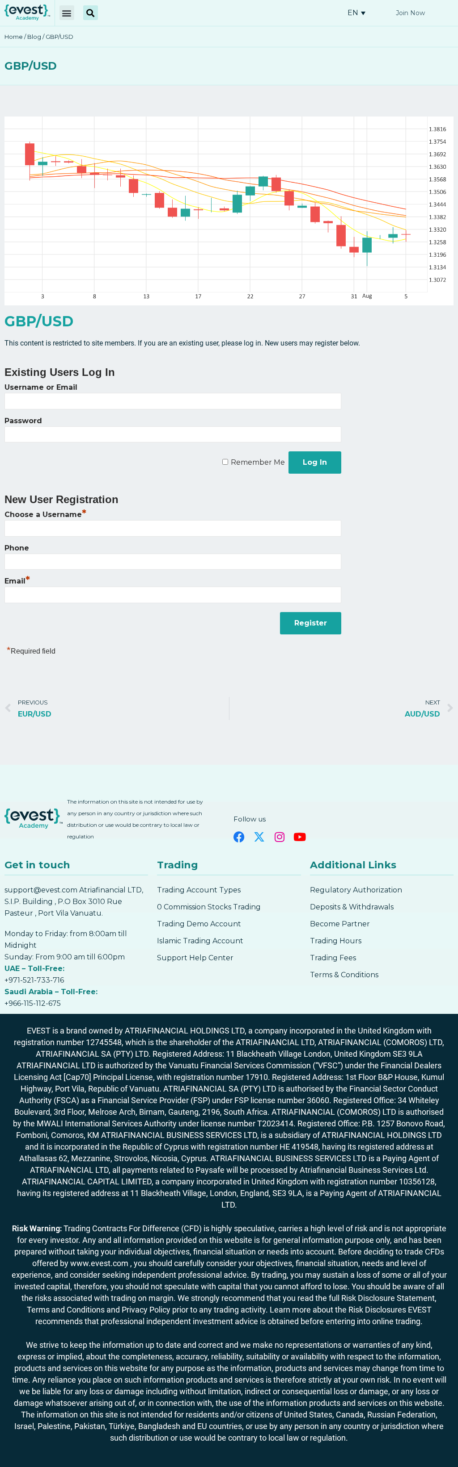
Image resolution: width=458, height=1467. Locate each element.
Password (23, 421)
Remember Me (258, 462)
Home (13, 36)
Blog (34, 36)
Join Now (410, 13)
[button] (66, 12)
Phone (16, 548)
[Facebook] (239, 836)
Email (17, 581)
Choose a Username (45, 514)
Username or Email (40, 387)
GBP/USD (30, 65)
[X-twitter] (259, 836)
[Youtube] (299, 836)
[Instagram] (279, 836)
